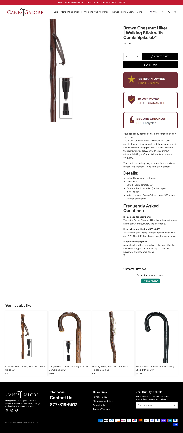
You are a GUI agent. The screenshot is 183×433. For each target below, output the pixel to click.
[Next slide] (130, 337)
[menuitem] (139, 12)
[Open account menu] (169, 12)
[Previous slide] (96, 337)
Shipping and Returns (103, 401)
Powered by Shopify (30, 422)
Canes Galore (17, 422)
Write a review (150, 280)
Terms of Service (101, 409)
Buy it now (150, 64)
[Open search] (163, 12)
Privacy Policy (100, 397)
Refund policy (100, 405)
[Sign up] (174, 405)
